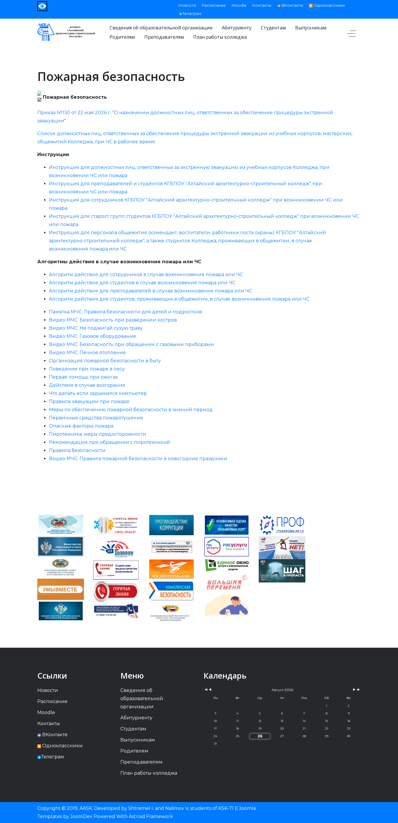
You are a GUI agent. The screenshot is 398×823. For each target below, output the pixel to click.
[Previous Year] (205, 690)
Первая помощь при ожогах (83, 377)
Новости (187, 5)
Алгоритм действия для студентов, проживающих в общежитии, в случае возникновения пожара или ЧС (179, 299)
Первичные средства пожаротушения (96, 418)
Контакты (261, 5)
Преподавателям (141, 762)
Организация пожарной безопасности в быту (105, 360)
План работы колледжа (148, 773)
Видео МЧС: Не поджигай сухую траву (96, 328)
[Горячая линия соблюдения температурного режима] (116, 525)
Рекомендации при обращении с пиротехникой (109, 442)
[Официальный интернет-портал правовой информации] (171, 613)
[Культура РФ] (171, 569)
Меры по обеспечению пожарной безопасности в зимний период (131, 409)
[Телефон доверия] (116, 548)
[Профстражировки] (282, 524)
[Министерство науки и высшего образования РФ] (60, 546)
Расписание (214, 5)
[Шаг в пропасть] (282, 570)
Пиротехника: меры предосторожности (97, 434)
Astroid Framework (151, 816)
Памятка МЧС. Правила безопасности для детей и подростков (125, 312)
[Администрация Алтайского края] (60, 567)
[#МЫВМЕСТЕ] (60, 588)
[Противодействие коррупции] (171, 524)
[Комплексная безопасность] (171, 591)
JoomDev (81, 816)
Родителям (134, 751)
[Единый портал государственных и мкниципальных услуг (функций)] (226, 605)
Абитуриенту (136, 717)
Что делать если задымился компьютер (98, 393)
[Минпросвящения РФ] (60, 610)
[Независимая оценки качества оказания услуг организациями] (226, 524)
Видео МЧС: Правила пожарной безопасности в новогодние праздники (138, 458)
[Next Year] (358, 690)
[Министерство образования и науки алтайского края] (60, 524)
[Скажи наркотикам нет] (282, 547)
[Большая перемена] (226, 583)
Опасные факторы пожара (81, 426)
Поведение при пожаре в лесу (87, 369)
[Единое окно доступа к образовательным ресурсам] (226, 564)
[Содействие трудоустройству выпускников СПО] (116, 570)
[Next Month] (354, 690)
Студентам (133, 729)
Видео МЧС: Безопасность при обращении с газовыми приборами (131, 344)
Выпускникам (137, 740)
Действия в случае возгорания (87, 385)
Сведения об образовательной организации (141, 698)
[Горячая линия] (116, 591)
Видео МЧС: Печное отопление (87, 352)
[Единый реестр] (171, 547)
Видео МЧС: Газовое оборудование (92, 336)
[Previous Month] (210, 690)
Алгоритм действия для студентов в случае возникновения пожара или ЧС (142, 282)
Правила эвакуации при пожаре (89, 401)
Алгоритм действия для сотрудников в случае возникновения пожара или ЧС (146, 274)
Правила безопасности (77, 450)
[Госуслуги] (226, 546)
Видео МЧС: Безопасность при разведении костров (113, 320)
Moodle (239, 5)
